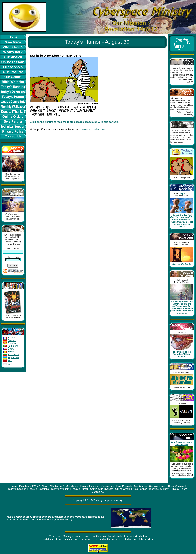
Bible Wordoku (176, 486)
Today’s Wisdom (60, 488)
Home (14, 486)
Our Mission (72, 486)
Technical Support (159, 488)
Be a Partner (140, 488)
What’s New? (40, 486)
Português (13, 346)
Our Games (140, 486)
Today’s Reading (17, 488)
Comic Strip (96, 488)
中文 (10, 360)
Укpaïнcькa (13, 357)
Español (12, 343)
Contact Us (98, 491)
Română (12, 351)
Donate (109, 488)
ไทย (10, 364)
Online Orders (123, 488)
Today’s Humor (79, 488)
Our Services (108, 486)
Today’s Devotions (38, 488)
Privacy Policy (179, 488)
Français (12, 337)
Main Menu (25, 486)
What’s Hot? (57, 486)
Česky (11, 348)
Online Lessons (90, 486)
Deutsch (12, 340)
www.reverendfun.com (93, 129)
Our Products (124, 486)
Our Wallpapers (157, 486)
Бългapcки (13, 354)
